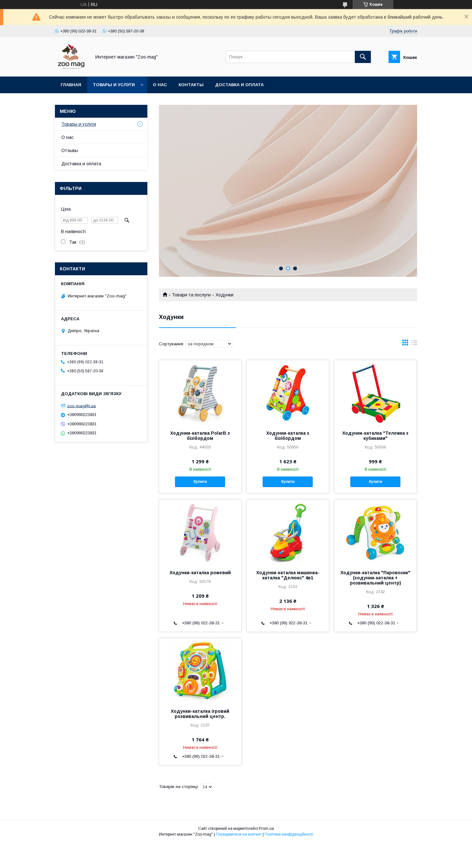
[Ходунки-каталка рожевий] (200, 532)
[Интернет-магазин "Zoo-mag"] (71, 68)
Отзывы (69, 150)
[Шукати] (363, 57)
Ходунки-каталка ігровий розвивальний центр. (200, 714)
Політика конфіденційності (289, 834)
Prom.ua (266, 828)
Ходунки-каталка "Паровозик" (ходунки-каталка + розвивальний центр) (375, 577)
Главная (71, 84)
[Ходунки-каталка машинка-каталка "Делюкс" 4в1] (288, 532)
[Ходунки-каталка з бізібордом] (288, 392)
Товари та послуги (191, 294)
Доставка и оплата (239, 84)
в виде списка (414, 344)
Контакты (191, 84)
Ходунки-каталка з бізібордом (287, 436)
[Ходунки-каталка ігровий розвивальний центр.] (200, 671)
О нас (160, 84)
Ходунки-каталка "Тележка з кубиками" (375, 436)
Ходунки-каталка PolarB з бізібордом (200, 436)
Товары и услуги (114, 84)
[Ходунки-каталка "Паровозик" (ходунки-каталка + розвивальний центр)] (375, 532)
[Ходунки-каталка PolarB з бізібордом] (200, 392)
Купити (200, 481)
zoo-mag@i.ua (81, 405)
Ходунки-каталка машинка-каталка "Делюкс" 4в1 (287, 575)
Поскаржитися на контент (239, 834)
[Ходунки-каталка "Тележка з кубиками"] (375, 392)
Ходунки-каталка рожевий (200, 572)
